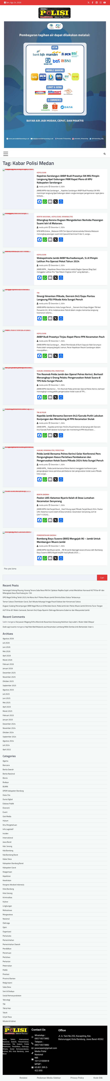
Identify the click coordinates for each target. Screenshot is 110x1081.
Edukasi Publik (8, 803)
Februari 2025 (8, 715)
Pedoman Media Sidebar (49, 1078)
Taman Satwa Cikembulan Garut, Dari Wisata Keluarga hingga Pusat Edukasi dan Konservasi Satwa (42, 601)
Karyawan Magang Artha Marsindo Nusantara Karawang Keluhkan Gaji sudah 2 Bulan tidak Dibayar (55, 621)
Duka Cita (6, 795)
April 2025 (7, 706)
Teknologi (6, 999)
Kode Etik (98, 1078)
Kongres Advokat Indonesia (13, 884)
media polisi (43, 186)
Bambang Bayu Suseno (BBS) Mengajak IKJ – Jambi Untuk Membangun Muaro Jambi (68, 540)
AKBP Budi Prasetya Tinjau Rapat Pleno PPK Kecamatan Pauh (71, 337)
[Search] (105, 154)
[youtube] (104, 2)
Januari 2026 (8, 668)
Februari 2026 (8, 664)
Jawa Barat (7, 842)
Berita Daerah (43, 495)
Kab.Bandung (8, 850)
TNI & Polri (41, 412)
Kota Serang (7, 893)
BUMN (5, 786)
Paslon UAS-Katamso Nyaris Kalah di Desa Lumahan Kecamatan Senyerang (65, 499)
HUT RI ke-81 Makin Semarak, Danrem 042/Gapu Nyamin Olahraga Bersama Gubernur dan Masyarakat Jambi (46, 610)
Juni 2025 (6, 698)
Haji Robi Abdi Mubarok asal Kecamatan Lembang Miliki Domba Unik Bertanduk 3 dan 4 (59, 626)
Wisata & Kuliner (9, 1021)
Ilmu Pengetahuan (10, 824)
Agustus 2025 (8, 689)
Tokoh (5, 1012)
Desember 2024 (9, 723)
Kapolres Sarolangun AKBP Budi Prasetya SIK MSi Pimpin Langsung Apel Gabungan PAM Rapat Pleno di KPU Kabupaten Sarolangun (68, 179)
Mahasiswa (7, 910)
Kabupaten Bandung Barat (13, 863)
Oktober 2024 (8, 732)
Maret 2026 (7, 659)
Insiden (5, 833)
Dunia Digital (8, 799)
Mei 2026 (6, 651)
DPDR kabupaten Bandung (13, 790)
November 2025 (9, 676)
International (8, 837)
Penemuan (7, 952)
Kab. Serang (7, 846)
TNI (38, 293)
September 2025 (9, 685)
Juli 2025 (6, 694)
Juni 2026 (6, 647)
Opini (5, 927)
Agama (5, 760)
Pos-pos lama (10, 568)
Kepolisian (41, 173)
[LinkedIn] (96, 2)
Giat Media (7, 816)
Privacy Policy (77, 1078)
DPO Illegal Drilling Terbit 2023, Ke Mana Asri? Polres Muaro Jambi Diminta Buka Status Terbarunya (41, 597)
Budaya (6, 782)
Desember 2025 (9, 672)
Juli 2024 (6, 745)
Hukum (40, 371)
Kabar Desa (7, 859)
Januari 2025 (8, 719)
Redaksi (23, 1078)
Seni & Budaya (8, 991)
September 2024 (9, 736)
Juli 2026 (6, 642)
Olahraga (6, 923)
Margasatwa (8, 914)
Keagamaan (7, 871)
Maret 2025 (7, 711)
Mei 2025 (6, 702)
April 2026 (7, 655)
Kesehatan (7, 880)
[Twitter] (88, 2)
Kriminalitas (67, 217)
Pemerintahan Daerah (46, 535)
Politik (5, 969)
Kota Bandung (8, 888)
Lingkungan (7, 905)
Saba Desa (7, 987)
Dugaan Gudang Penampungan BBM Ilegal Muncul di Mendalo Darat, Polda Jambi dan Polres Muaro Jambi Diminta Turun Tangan (53, 605)
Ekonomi (6, 807)
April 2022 (7, 749)
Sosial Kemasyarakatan (12, 995)
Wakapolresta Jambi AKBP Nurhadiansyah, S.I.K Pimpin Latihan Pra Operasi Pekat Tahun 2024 (67, 259)
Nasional (6, 918)
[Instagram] (100, 2)
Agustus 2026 (8, 638)
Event (5, 812)
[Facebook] (92, 2)
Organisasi (7, 931)
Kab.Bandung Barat (10, 854)
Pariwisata (7, 935)
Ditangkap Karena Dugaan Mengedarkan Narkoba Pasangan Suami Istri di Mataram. (70, 221)
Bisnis (5, 778)
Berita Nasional (44, 217)
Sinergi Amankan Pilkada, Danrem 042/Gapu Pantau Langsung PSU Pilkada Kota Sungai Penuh (66, 297)
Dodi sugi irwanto (9, 626)
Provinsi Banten (9, 978)
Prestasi (6, 974)
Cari (102, 577)
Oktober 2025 (8, 681)
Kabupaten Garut (9, 867)
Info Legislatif (8, 829)
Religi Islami (7, 982)
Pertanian (6, 961)
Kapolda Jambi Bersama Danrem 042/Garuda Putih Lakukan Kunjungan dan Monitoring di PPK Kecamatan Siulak (70, 417)
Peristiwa (59, 371)
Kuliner (5, 901)
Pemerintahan (8, 940)
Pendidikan (7, 948)
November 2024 (9, 728)
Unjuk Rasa (7, 1016)
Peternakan (7, 965)
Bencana (6, 765)
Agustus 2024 (8, 740)
